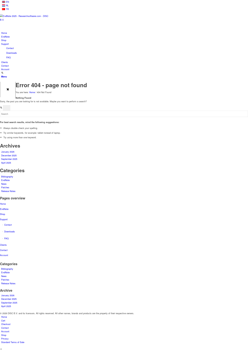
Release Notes (8, 191)
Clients (3, 244)
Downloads (11, 52)
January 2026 (7, 151)
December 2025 (9, 155)
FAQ (8, 57)
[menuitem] (124, 2)
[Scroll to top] (1, 349)
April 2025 (6, 162)
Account (4, 255)
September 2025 (9, 159)
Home (3, 203)
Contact (10, 48)
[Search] (2, 73)
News (4, 183)
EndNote (5, 180)
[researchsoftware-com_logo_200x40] (25, 19)
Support (4, 219)
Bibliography (7, 176)
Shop (2, 214)
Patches (5, 187)
